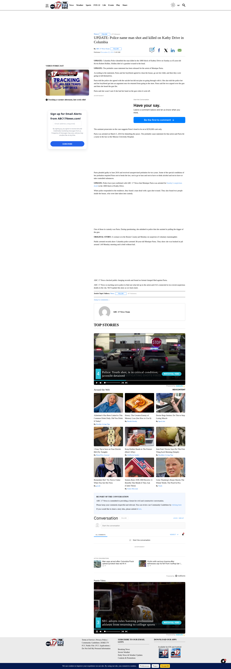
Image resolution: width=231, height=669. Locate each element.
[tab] (100, 535)
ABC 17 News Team (102, 49)
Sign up (181, 518)
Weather (79, 5)
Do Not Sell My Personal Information (96, 648)
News (71, 5)
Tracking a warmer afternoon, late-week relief (67, 100)
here (139, 509)
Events (111, 5)
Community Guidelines (90, 643)
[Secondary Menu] (49, 5)
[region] (139, 547)
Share (124, 5)
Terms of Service (88, 640)
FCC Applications (102, 646)
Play (118, 5)
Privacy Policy (101, 640)
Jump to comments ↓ (101, 300)
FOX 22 (97, 5)
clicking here (177, 505)
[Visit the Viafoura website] (180, 576)
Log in (175, 518)
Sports (88, 5)
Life (104, 5)
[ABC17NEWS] (59, 5)
